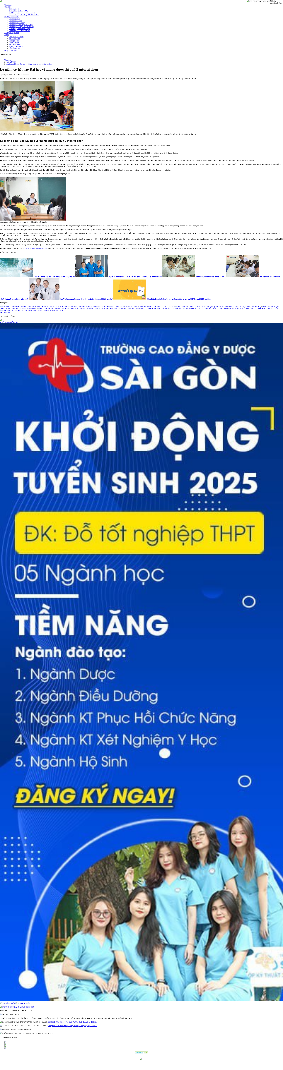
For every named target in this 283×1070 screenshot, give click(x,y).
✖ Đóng (158, 530)
